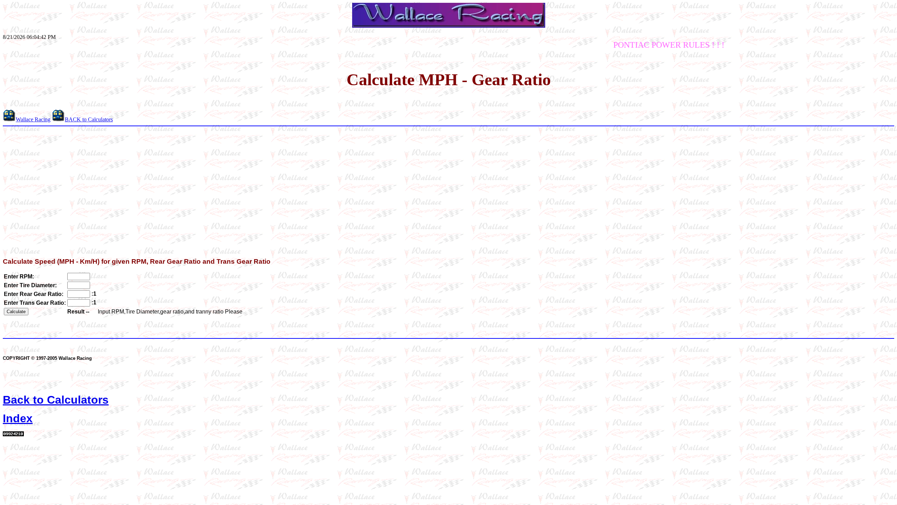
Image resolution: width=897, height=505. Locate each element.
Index (18, 418)
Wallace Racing (33, 119)
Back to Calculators (56, 399)
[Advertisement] (448, 190)
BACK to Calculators (89, 119)
